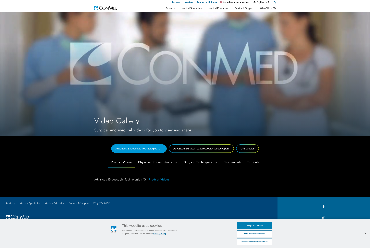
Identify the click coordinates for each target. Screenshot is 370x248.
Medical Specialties (30, 203)
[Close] (365, 233)
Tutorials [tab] (253, 162)
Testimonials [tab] (232, 162)
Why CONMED (101, 203)
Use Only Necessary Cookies (255, 241)
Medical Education (54, 203)
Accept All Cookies (254, 225)
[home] (105, 7)
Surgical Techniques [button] (198, 162)
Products (10, 203)
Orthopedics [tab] (247, 148)
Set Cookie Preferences (254, 234)
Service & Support (79, 203)
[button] (235, 2)
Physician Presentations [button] (155, 162)
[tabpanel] (185, 170)
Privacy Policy (159, 233)
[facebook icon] (323, 206)
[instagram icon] (323, 218)
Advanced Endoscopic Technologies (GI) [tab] (138, 148)
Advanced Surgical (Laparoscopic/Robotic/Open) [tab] (201, 148)
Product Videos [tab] (121, 162)
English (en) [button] (262, 2)
